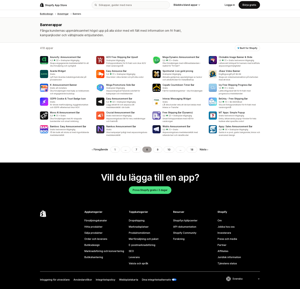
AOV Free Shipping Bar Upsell (122, 57)
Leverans (134, 257)
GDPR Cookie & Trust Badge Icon (68, 98)
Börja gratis (249, 4)
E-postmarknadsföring (142, 245)
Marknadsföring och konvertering (104, 251)
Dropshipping (137, 220)
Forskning (179, 238)
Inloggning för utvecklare (55, 279)
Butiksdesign (92, 245)
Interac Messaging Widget (176, 98)
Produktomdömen (139, 232)
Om (220, 220)
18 (191, 149)
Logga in (230, 4)
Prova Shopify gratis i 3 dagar (150, 190)
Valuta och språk (138, 263)
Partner (222, 245)
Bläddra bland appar (186, 4)
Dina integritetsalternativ (156, 279)
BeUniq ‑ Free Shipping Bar (233, 98)
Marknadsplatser (139, 226)
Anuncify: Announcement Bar (65, 57)
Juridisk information (229, 257)
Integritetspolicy (105, 279)
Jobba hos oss (226, 226)
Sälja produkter (93, 232)
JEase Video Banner (229, 71)
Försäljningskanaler (95, 220)
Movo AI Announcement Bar (65, 112)
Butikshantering (93, 257)
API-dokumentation (184, 226)
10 (169, 149)
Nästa (203, 149)
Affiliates (223, 251)
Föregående (101, 149)
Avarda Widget (58, 71)
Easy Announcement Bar (119, 98)
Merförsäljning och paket (143, 238)
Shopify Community (184, 232)
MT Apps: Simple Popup (232, 112)
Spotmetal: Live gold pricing (177, 71)
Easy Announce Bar (116, 71)
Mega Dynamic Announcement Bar (180, 57)
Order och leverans (95, 238)
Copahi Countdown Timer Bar (178, 85)
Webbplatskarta (128, 279)
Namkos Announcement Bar (121, 126)
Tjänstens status (227, 263)
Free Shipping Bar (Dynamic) (177, 112)
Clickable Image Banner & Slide (235, 57)
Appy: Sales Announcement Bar (235, 126)
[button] (65, 61)
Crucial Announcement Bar (120, 112)
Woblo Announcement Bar (176, 126)
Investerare (224, 232)
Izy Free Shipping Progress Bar (235, 85)
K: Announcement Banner (63, 85)
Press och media (227, 238)
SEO (131, 251)
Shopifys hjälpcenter (185, 220)
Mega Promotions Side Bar (120, 85)
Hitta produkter (93, 226)
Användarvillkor (82, 279)
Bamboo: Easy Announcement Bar (68, 126)
